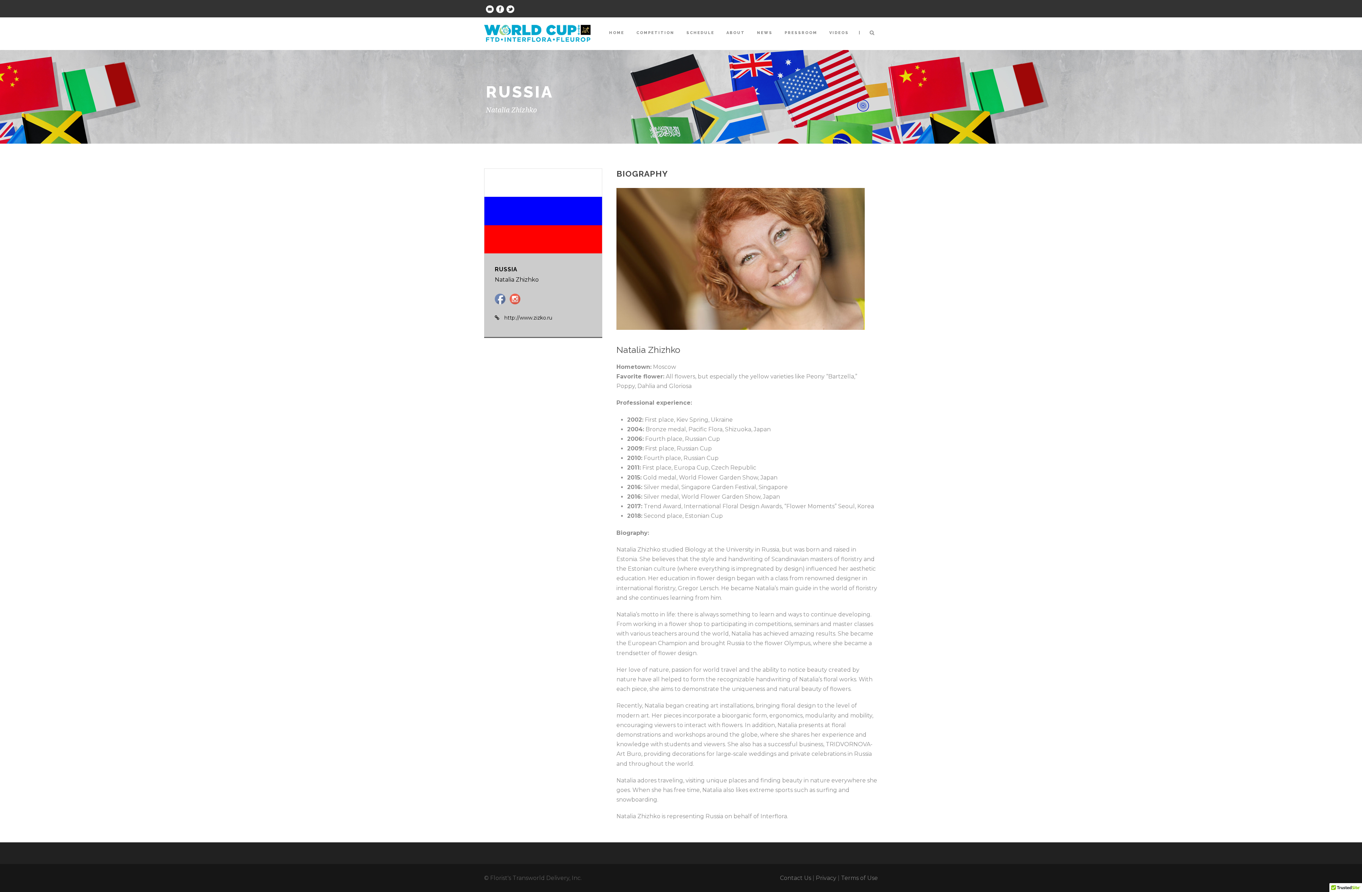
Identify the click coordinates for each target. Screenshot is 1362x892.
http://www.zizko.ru (528, 318)
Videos (839, 33)
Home (616, 33)
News (765, 33)
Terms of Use (859, 878)
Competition (655, 33)
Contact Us (795, 878)
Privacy (826, 878)
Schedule (700, 33)
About (735, 33)
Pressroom (801, 33)
